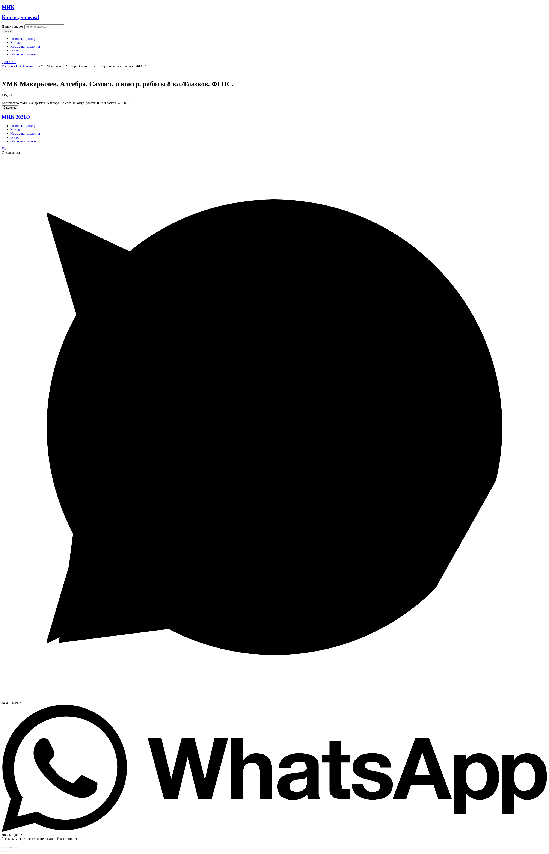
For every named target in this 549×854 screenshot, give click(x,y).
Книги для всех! (20, 17)
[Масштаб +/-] (16, 847)
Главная (7, 66)
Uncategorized (26, 66)
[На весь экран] (12, 847)
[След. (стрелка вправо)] (7, 851)
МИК (8, 7)
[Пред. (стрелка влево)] (3, 851)
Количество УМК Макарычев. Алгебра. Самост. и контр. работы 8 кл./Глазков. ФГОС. (65, 103)
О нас (14, 50)
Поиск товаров (13, 26)
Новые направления (25, 46)
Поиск (7, 31)
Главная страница (23, 39)
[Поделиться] (7, 847)
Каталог (16, 42)
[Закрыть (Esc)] (3, 847)
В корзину (9, 107)
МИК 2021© (16, 117)
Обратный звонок (23, 54)
